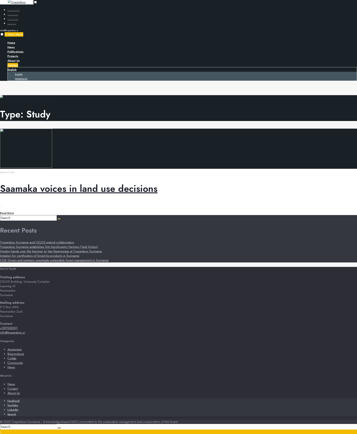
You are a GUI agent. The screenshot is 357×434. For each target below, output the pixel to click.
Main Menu (14, 34)
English (12, 70)
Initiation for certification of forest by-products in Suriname (39, 256)
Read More (7, 213)
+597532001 (8, 328)
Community (15, 363)
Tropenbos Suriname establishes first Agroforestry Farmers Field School (49, 247)
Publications (15, 52)
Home (11, 43)
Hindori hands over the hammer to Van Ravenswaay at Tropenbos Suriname (51, 251)
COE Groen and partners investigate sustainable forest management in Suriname (54, 260)
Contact (12, 65)
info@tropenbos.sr (12, 332)
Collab (11, 358)
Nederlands (21, 78)
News (11, 47)
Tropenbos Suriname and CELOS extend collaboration (37, 242)
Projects (12, 56)
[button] (35, 2)
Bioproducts (15, 354)
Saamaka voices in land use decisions (78, 188)
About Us (13, 61)
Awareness (14, 349)
